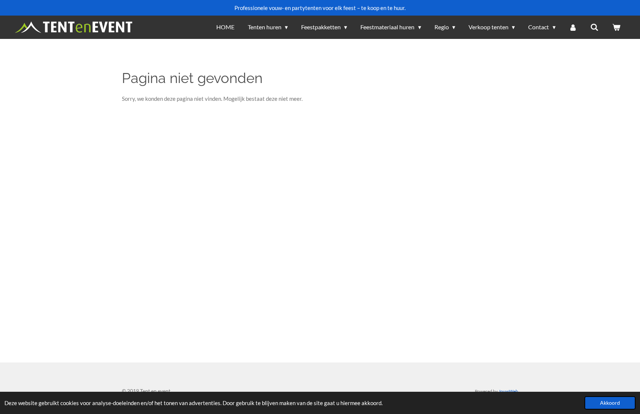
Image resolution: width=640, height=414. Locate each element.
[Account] (573, 27)
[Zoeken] (594, 27)
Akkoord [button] (610, 403)
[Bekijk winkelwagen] (616, 27)
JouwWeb (508, 391)
